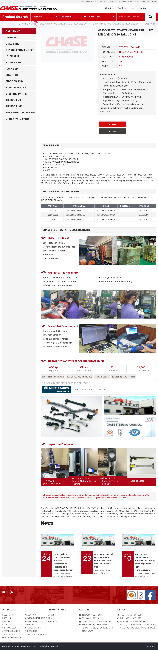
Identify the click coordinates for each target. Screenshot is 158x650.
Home (23, 24)
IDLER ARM (12, 56)
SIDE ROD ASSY (14, 81)
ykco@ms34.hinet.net (136, 621)
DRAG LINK (12, 43)
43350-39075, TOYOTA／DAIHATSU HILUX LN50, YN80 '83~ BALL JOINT (125, 24)
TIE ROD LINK (14, 106)
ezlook (153, 646)
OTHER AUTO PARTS (18, 118)
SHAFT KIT (12, 75)
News (132, 8)
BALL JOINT (45, 24)
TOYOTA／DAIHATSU (61, 24)
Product (122, 8)
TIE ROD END (13, 100)
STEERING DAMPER (17, 93)
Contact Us (144, 8)
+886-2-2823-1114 (132, 614)
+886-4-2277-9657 (94, 614)
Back (111, 131)
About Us (109, 8)
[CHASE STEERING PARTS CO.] (28, 8)
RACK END (12, 68)
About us (52, 614)
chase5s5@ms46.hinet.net (99, 621)
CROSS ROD (12, 37)
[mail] (4, 592)
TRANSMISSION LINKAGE (20, 112)
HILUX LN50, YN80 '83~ (82, 24)
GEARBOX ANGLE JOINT (20, 50)
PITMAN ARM (13, 62)
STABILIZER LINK (16, 87)
